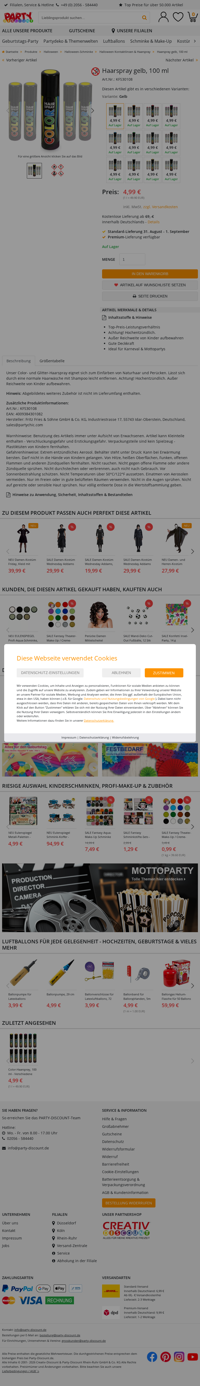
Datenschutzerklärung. (99, 720)
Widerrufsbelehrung (125, 737)
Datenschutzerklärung (94, 737)
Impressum (68, 737)
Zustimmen (164, 672)
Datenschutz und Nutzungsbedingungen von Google (119, 699)
